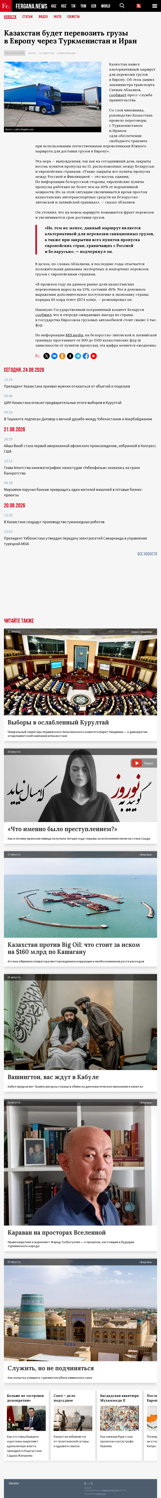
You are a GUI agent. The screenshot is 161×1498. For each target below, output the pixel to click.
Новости (10, 17)
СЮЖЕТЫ (73, 17)
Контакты (14, 1482)
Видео (43, 17)
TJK (73, 6)
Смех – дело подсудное (64, 1398)
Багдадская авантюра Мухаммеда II (119, 1398)
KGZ (63, 6)
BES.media (74, 335)
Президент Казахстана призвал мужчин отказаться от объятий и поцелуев (67, 386)
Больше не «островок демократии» (25, 1398)
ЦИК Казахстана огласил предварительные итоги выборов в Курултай (62, 402)
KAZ (53, 6)
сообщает (117, 95)
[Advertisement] (80, 588)
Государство (46, 53)
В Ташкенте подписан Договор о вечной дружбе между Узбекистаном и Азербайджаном (78, 419)
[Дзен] (70, 356)
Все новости (147, 554)
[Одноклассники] (62, 356)
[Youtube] (94, 356)
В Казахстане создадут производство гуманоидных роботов (54, 521)
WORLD (105, 6)
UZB (93, 6)
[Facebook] (86, 356)
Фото (57, 17)
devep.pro (101, 1494)
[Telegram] (78, 356)
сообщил (43, 314)
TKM (83, 6)
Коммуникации (66, 53)
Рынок (32, 53)
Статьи (27, 17)
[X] (46, 356)
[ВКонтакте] (54, 356)
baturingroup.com (110, 1490)
